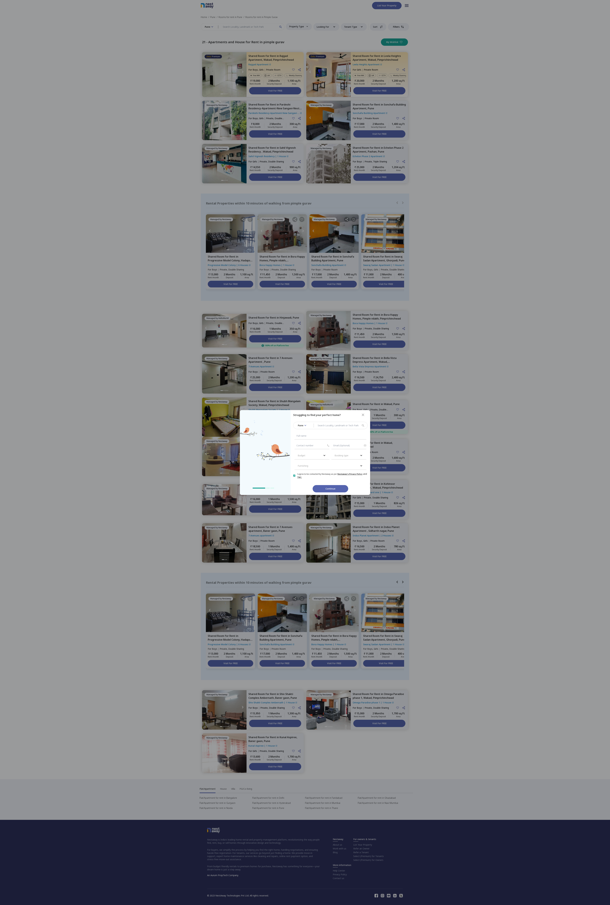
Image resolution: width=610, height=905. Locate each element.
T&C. (299, 477)
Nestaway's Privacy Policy (350, 474)
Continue (330, 488)
